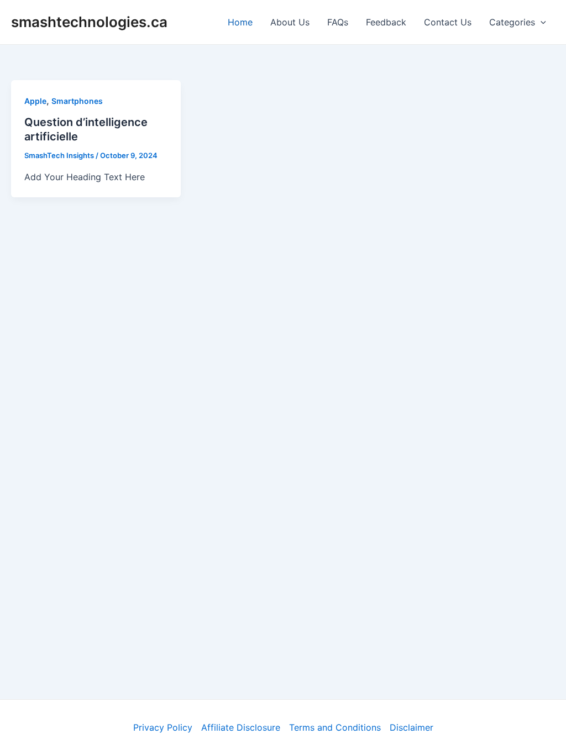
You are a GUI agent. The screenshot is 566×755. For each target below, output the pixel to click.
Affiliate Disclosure (240, 727)
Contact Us (447, 22)
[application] (540, 22)
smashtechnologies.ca (89, 21)
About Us (290, 22)
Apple (35, 101)
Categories (512, 22)
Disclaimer (411, 727)
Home (240, 22)
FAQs (337, 22)
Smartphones (77, 101)
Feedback (386, 22)
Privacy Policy (162, 727)
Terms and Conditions (335, 727)
